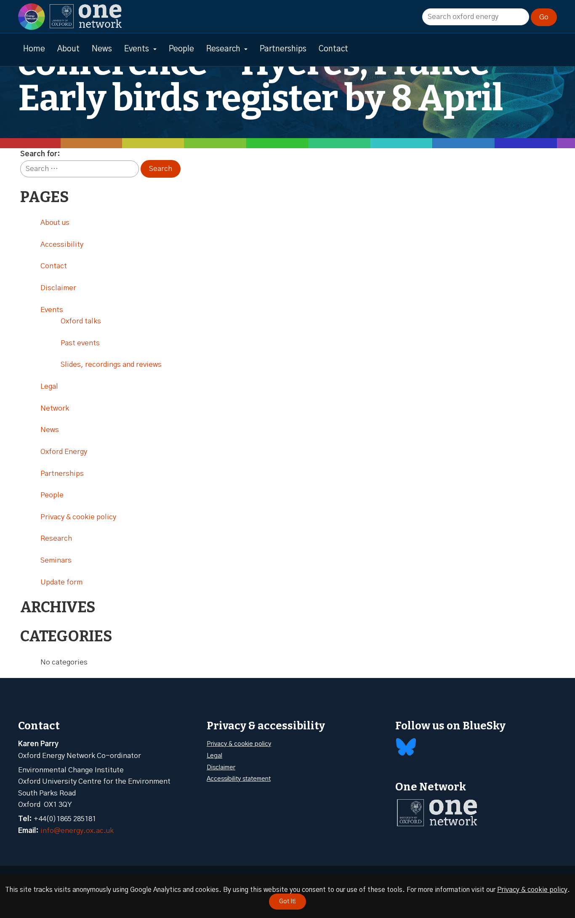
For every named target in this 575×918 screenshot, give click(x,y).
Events (51, 309)
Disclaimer (58, 287)
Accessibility (61, 244)
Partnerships (283, 49)
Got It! (287, 902)
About (68, 49)
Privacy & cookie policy (78, 516)
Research (56, 538)
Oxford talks (81, 321)
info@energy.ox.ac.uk (77, 830)
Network (54, 408)
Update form (61, 582)
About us (54, 222)
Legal (49, 386)
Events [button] (136, 49)
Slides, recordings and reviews (111, 364)
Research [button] (223, 49)
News (102, 49)
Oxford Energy (63, 451)
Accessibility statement (239, 779)
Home (34, 49)
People (181, 49)
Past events (80, 343)
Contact (333, 49)
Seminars (56, 560)
